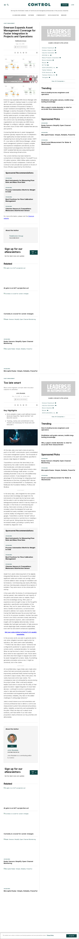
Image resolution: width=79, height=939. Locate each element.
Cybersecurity (41, 15)
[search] (8, 5)
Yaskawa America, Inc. (48, 75)
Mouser (44, 62)
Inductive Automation (48, 53)
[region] (39, 936)
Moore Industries (47, 60)
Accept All (71, 935)
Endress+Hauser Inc (48, 50)
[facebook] (15, 52)
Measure (63, 15)
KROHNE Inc (46, 55)
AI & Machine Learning (19, 15)
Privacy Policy (50, 935)
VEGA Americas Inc (47, 72)
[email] (26, 52)
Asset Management (9, 23)
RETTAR (44, 65)
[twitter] (20, 52)
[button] (5, 5)
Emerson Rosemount (48, 48)
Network (31, 15)
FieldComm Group (20, 41)
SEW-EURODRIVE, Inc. (49, 67)
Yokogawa (45, 77)
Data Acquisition (53, 15)
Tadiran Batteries (47, 70)
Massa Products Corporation (50, 57)
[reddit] (23, 52)
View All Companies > (58, 81)
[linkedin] (18, 52)
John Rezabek (20, 393)
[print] (37, 52)
